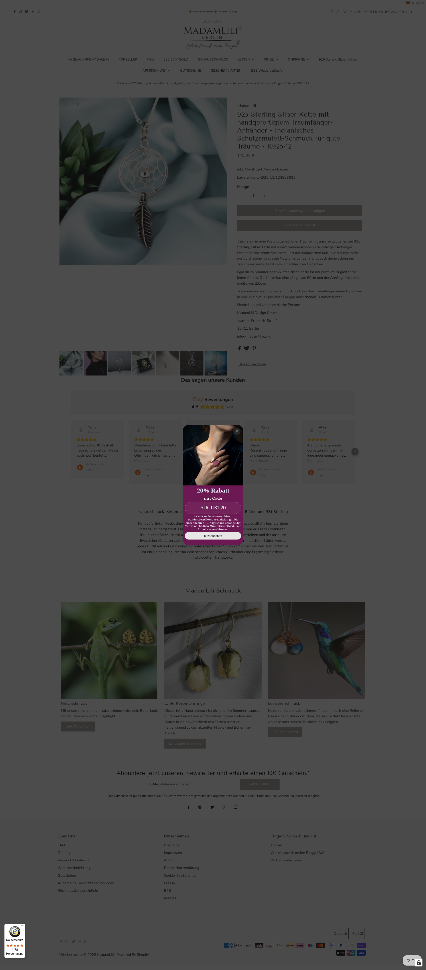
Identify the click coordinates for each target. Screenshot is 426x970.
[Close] (237, 431)
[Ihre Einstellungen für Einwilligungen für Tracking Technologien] (418, 962)
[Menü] (22, 926)
